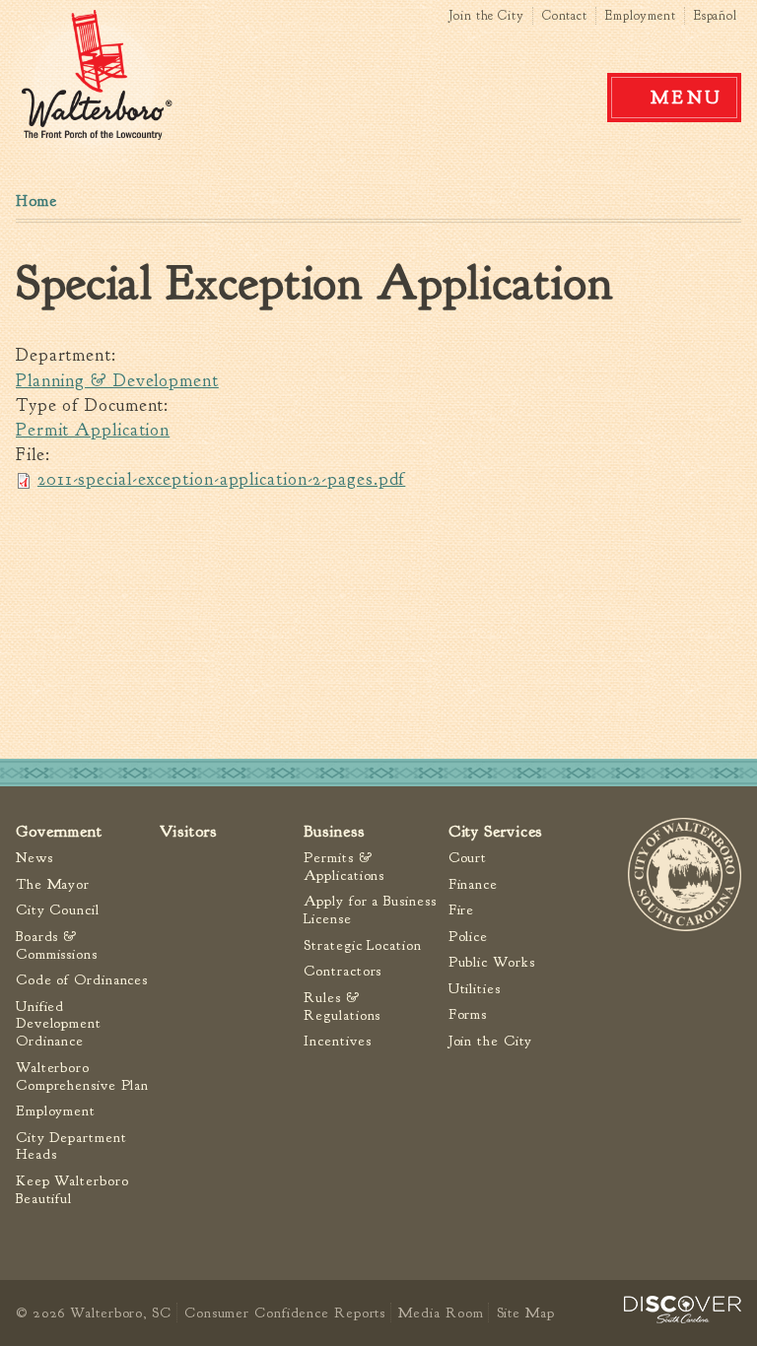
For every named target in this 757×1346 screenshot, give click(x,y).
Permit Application (93, 430)
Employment (640, 16)
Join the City (486, 16)
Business (334, 831)
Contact (564, 16)
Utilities (474, 988)
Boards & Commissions (57, 945)
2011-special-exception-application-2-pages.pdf (221, 479)
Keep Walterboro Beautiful (72, 1190)
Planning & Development (117, 381)
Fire (461, 910)
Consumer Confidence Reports (284, 1312)
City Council (58, 910)
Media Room (440, 1312)
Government (59, 831)
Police (468, 936)
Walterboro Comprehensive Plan (82, 1076)
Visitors (188, 831)
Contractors (342, 971)
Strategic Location (362, 945)
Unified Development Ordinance (59, 1024)
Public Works (491, 962)
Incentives (337, 1041)
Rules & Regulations (342, 1006)
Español (715, 16)
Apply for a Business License (370, 910)
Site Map (525, 1312)
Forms (468, 1014)
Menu (687, 97)
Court (468, 857)
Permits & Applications (344, 866)
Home (36, 201)
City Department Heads (71, 1146)
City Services (495, 831)
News (34, 857)
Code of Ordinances (82, 980)
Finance (473, 884)
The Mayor (53, 884)
